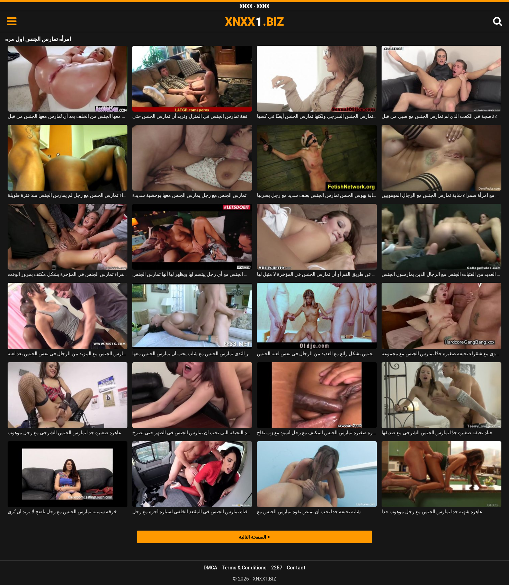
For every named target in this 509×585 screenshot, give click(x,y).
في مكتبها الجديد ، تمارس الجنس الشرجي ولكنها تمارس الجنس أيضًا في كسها (317, 116)
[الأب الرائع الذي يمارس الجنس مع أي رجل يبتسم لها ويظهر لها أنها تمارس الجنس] (192, 237)
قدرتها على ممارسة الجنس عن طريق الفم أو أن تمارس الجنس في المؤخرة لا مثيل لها (317, 274)
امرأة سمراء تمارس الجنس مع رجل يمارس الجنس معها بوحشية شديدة (192, 195)
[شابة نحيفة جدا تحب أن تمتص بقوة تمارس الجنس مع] (317, 474)
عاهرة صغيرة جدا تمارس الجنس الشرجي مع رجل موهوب (64, 432)
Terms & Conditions (244, 567)
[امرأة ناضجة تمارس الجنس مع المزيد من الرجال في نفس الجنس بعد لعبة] (67, 316)
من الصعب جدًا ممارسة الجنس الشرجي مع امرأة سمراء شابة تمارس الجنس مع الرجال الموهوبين (441, 195)
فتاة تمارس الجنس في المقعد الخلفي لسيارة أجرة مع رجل (190, 511)
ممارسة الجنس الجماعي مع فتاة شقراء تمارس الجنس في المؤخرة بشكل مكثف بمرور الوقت (67, 274)
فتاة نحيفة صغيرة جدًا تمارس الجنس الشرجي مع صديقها (437, 432)
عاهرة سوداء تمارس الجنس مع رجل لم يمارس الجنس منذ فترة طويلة (67, 195)
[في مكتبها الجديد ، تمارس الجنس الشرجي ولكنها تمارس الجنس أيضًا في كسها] (317, 79)
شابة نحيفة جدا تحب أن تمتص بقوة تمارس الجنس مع (309, 511)
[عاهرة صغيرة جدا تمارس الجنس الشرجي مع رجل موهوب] (67, 395)
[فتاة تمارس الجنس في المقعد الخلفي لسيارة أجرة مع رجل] (192, 474)
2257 (276, 567)
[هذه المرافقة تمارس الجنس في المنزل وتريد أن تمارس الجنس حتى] (192, 79)
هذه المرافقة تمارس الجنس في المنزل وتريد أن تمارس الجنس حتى (192, 116)
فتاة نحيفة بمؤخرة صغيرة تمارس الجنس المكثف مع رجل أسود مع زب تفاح (317, 432)
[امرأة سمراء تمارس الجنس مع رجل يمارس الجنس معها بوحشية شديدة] (192, 158)
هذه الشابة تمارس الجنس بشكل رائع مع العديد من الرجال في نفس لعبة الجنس (317, 353)
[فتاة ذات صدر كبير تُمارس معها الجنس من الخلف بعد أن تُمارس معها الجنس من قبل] (67, 79)
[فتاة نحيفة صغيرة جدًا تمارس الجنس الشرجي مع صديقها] (441, 395)
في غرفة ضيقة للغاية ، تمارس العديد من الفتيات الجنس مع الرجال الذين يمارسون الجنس (441, 274)
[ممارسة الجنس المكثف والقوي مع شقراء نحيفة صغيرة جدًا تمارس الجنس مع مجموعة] (441, 316)
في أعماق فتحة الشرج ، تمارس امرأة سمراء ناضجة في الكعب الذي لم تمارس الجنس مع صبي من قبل (441, 116)
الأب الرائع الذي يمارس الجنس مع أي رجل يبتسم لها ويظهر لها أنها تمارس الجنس (192, 274)
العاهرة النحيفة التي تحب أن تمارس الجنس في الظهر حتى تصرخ (192, 432)
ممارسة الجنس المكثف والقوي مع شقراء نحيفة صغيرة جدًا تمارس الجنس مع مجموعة (441, 353)
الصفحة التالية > (254, 537)
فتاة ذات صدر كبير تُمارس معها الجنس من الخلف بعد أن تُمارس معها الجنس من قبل (67, 116)
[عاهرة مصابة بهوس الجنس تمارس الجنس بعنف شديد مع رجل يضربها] (317, 158)
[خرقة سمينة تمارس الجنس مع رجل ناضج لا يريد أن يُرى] (67, 474)
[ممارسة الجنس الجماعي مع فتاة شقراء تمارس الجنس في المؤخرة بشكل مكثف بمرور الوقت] (67, 237)
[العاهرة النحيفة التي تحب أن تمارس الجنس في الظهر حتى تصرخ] (192, 395)
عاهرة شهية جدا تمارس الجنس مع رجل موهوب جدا (432, 511)
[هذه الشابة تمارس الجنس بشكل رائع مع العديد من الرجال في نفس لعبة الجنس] (317, 316)
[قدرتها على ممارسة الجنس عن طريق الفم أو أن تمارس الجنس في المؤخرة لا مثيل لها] (317, 237)
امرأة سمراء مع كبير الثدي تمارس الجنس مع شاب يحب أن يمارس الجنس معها (192, 353)
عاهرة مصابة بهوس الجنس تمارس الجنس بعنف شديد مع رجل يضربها (317, 195)
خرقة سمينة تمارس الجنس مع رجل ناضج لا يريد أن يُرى (62, 511)
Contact (296, 567)
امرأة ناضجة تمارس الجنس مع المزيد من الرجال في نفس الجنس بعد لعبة (67, 353)
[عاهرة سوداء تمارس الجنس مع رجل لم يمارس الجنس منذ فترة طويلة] (67, 158)
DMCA (210, 567)
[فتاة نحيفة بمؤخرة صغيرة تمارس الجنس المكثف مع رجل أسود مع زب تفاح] (317, 395)
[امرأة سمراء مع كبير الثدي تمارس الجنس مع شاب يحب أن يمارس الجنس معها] (192, 316)
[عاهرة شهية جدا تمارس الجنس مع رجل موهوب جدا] (441, 474)
